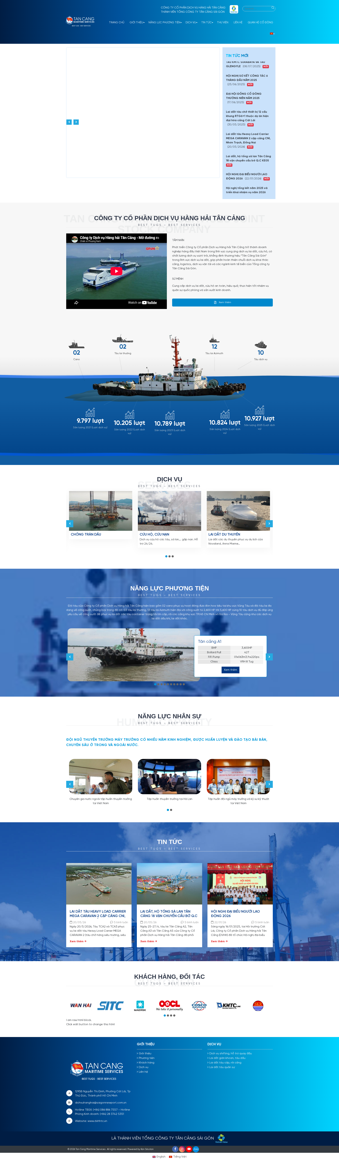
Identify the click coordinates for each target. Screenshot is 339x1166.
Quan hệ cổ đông (260, 22)
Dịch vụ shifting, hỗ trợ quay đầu (230, 1053)
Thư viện (222, 22)
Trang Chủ (116, 22)
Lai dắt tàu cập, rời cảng (225, 1062)
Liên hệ (238, 22)
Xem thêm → (78, 941)
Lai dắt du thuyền (224, 534)
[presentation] (69, 122)
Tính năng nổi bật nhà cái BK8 (85, 467)
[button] (166, 556)
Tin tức (206, 22)
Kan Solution (147, 1149)
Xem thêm (224, 302)
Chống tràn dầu (86, 534)
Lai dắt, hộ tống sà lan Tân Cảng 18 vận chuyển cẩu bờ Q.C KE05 (168, 916)
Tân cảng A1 (209, 641)
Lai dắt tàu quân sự (222, 1067)
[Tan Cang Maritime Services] (81, 22)
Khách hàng (146, 1062)
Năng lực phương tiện (164, 22)
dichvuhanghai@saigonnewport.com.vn (100, 1102)
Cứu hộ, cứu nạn (154, 534)
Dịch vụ (191, 22)
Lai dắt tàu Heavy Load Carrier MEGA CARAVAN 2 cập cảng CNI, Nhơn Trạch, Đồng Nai (98, 916)
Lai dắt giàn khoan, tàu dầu (227, 1058)
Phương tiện (146, 1058)
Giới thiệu (136, 22)
